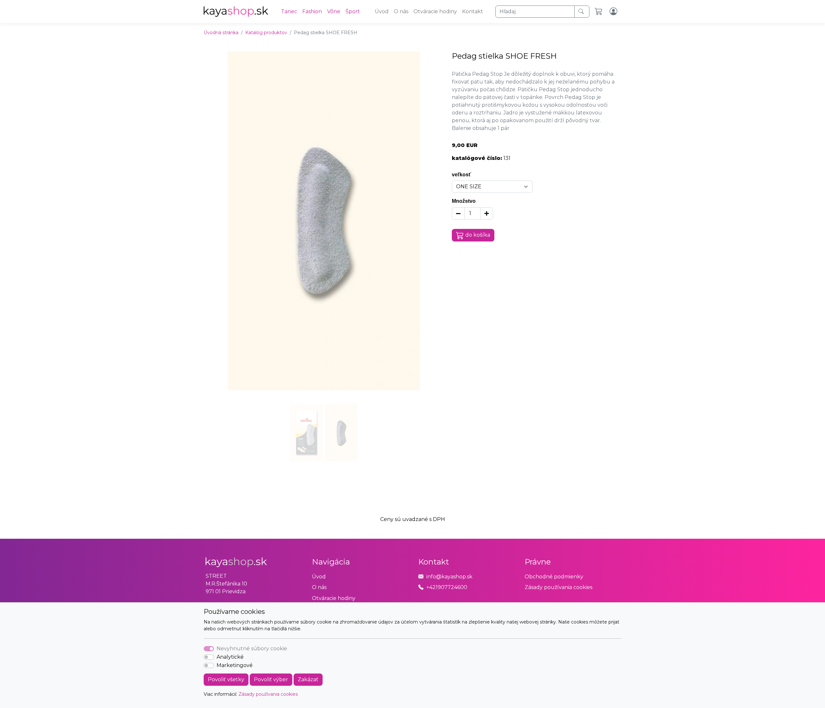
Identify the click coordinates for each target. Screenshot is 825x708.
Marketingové (235, 665)
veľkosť (461, 174)
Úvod (382, 11)
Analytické (230, 657)
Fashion (312, 11)
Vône (333, 11)
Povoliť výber (271, 679)
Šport (352, 11)
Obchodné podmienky (554, 577)
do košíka (477, 235)
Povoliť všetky (226, 679)
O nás (401, 11)
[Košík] (599, 11)
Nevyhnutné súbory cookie (252, 648)
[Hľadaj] (581, 11)
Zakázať (308, 679)
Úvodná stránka (221, 32)
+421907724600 (446, 587)
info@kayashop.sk (449, 577)
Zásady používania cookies (268, 694)
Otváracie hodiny (435, 11)
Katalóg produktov (266, 32)
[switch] (209, 657)
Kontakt (472, 11)
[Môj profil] (614, 11)
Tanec (289, 11)
